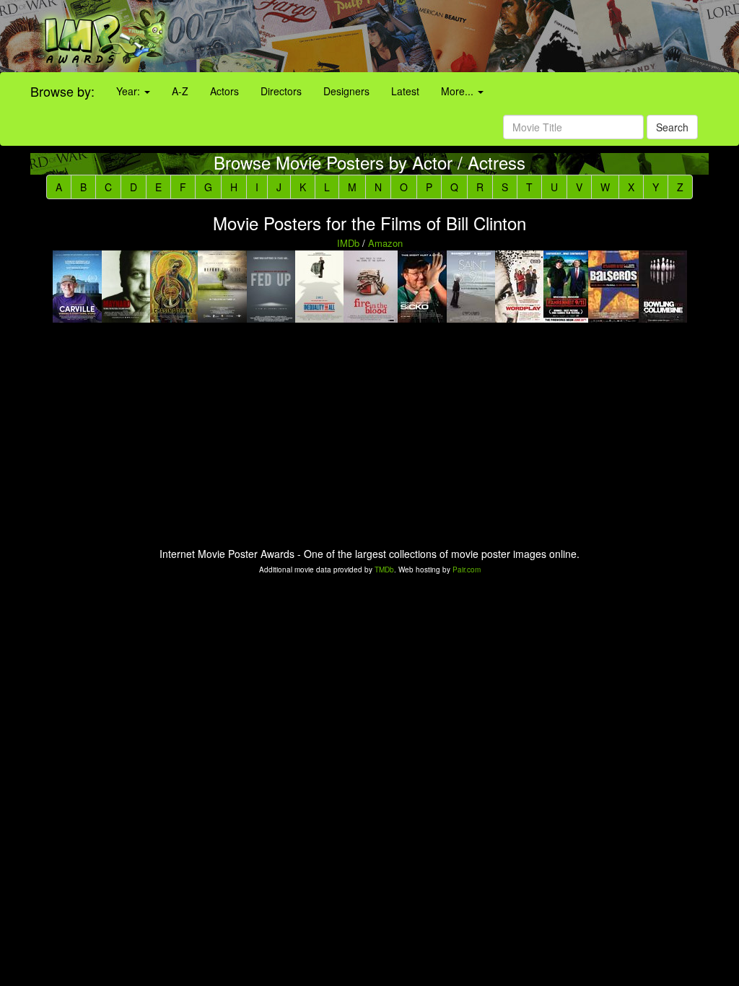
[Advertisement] (462, 36)
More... (458, 91)
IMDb (348, 243)
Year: (129, 91)
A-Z (180, 91)
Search (672, 127)
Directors (281, 91)
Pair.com (466, 569)
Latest (405, 91)
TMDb (384, 569)
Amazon (385, 243)
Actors (224, 91)
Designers (346, 91)
